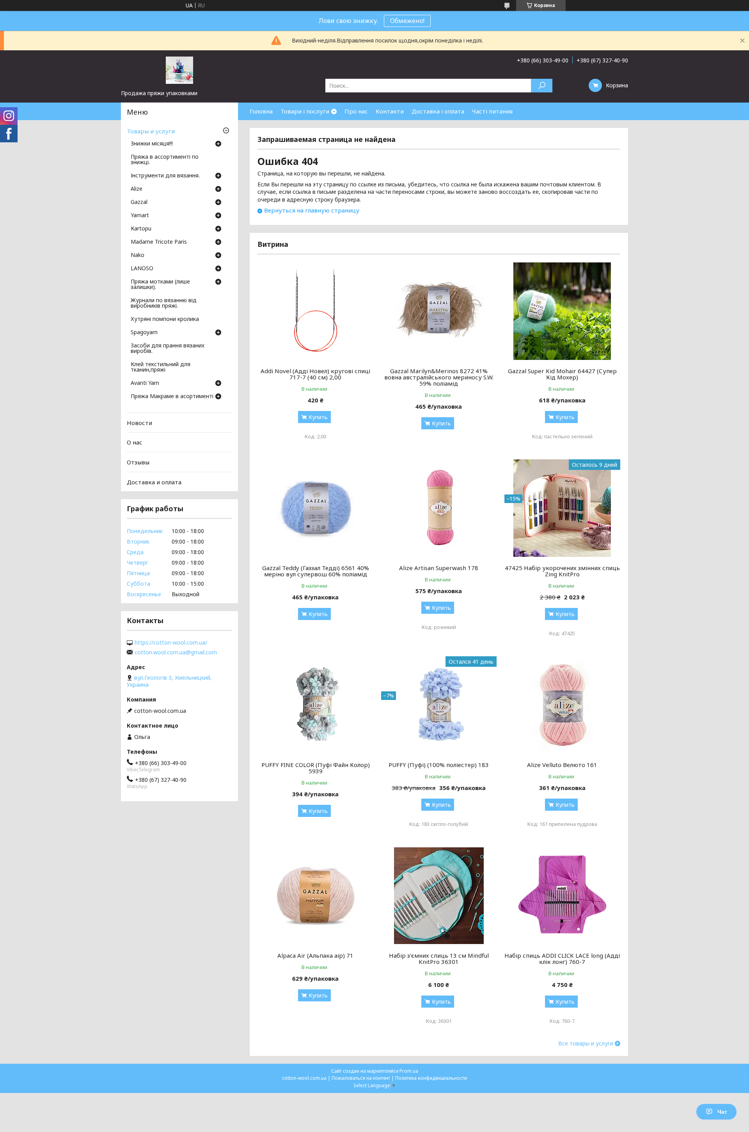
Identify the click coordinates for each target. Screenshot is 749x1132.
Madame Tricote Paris (159, 242)
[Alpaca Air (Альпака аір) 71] (315, 895)
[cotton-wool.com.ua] (179, 69)
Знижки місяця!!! (152, 144)
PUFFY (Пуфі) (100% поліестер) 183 (439, 765)
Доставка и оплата (154, 481)
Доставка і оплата (438, 111)
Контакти (390, 111)
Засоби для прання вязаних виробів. (167, 348)
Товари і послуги (304, 111)
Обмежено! (407, 20)
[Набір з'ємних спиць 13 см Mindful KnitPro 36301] (439, 895)
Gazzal (139, 202)
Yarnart (140, 216)
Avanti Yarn (145, 383)
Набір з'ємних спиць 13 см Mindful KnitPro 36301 (439, 958)
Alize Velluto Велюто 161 (562, 765)
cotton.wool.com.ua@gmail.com (176, 652)
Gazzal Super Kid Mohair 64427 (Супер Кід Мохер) (562, 374)
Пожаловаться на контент (361, 1078)
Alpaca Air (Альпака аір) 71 (315, 955)
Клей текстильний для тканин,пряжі (160, 367)
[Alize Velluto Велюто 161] (562, 705)
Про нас (356, 111)
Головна (261, 111)
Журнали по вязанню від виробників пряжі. (164, 303)
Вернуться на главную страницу (311, 210)
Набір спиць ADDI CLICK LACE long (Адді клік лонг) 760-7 (562, 958)
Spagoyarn (144, 333)
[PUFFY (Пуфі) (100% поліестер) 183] (439, 705)
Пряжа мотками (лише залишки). (160, 285)
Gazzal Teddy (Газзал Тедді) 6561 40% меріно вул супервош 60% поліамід (315, 571)
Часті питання (492, 111)
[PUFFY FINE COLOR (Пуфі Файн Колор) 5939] (315, 705)
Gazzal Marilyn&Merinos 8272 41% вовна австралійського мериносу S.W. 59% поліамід (438, 377)
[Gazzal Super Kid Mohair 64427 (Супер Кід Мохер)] (562, 311)
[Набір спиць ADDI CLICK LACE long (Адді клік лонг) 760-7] (562, 895)
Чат (722, 1112)
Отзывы (138, 462)
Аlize (136, 189)
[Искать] (541, 85)
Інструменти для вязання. (165, 176)
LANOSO (142, 269)
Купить (318, 417)
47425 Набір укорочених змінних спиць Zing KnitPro (562, 571)
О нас (134, 442)
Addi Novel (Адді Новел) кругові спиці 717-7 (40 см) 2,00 (315, 374)
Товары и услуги (151, 131)
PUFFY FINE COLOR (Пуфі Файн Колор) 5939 (315, 768)
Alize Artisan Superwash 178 (438, 568)
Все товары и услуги (585, 1043)
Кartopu (141, 229)
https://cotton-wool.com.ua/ (171, 642)
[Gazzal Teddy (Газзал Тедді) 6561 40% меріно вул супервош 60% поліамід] (315, 508)
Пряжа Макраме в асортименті (172, 396)
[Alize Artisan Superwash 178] (439, 508)
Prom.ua (408, 1071)
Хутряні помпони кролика (165, 319)
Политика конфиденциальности (431, 1078)
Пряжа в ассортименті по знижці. (165, 160)
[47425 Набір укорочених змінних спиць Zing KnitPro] (562, 508)
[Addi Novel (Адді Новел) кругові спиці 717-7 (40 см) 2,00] (315, 311)
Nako (137, 255)
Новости (139, 423)
